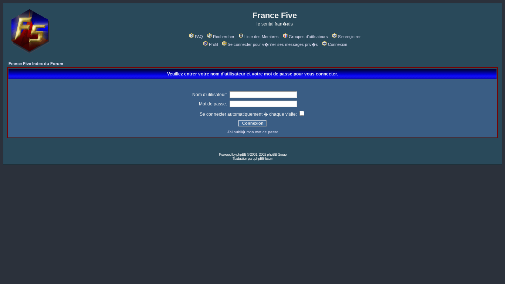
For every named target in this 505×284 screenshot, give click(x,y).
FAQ (199, 36)
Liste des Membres (261, 36)
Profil (213, 44)
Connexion (337, 44)
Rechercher (223, 36)
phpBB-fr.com (263, 158)
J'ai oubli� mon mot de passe (252, 132)
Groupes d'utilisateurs (308, 36)
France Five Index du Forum (36, 63)
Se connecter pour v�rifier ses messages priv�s (273, 44)
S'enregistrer (349, 36)
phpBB (241, 154)
